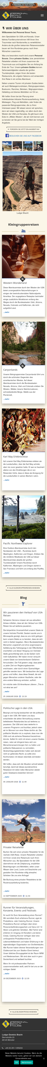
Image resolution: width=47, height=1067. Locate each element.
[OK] (43, 1058)
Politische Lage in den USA (17, 708)
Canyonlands (10, 369)
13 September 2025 (12, 896)
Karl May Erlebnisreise (15, 456)
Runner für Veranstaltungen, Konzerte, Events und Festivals (19, 909)
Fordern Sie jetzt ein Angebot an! (24, 129)
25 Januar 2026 (11, 696)
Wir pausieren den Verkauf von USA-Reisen (23, 614)
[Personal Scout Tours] (14, 15)
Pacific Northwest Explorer (17, 543)
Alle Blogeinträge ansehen (24, 1012)
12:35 (26, 978)
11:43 (27, 896)
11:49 (24, 782)
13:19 (24, 696)
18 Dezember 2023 (12, 978)
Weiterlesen (27, 1062)
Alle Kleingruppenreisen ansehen (24, 588)
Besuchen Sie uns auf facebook (25, 135)
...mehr (6, 312)
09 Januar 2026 (11, 782)
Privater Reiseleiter (13, 847)
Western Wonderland (15, 282)
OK (16, 1062)
